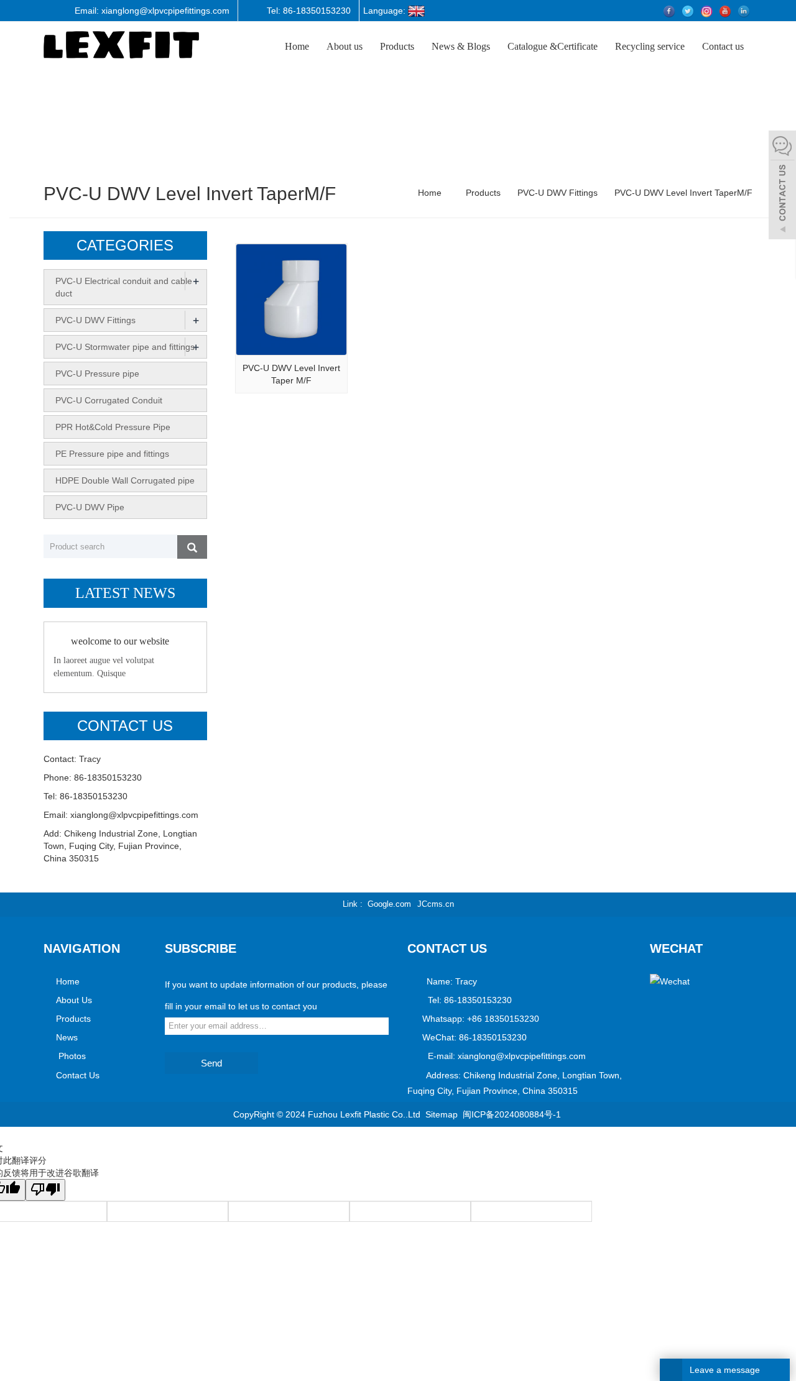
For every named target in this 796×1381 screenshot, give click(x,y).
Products (397, 46)
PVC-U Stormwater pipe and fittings (125, 347)
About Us (74, 1000)
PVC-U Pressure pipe (97, 374)
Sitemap (441, 1114)
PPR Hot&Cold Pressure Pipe (112, 427)
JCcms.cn (435, 904)
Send (211, 1063)
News (67, 1037)
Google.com (389, 904)
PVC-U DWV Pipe (89, 507)
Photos (71, 1056)
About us (344, 46)
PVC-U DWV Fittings (557, 193)
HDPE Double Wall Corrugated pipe (125, 480)
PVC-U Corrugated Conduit (108, 400)
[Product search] (192, 547)
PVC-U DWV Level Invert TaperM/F (682, 193)
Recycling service (650, 46)
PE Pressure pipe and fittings (112, 454)
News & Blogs (461, 46)
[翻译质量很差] (45, 1190)
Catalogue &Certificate (552, 46)
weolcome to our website (120, 641)
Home (297, 46)
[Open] (782, 186)
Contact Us (78, 1075)
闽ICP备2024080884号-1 (512, 1114)
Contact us (723, 46)
